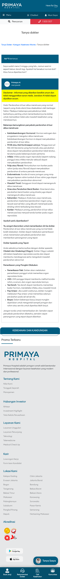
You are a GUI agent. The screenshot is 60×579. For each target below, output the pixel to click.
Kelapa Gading (10, 476)
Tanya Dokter (6, 45)
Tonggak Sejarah (11, 388)
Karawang (34, 497)
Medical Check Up (11, 445)
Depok (6, 514)
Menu (8, 15)
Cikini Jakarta (36, 476)
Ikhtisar (6, 407)
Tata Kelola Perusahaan (14, 415)
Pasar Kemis (35, 506)
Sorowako (34, 501)
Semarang (34, 510)
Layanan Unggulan (12, 428)
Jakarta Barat (36, 480)
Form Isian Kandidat (12, 463)
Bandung (34, 485)
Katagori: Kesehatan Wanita (24, 45)
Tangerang (8, 489)
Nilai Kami (7, 384)
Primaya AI (16, 83)
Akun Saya (52, 15)
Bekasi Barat (35, 489)
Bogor (6, 485)
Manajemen (8, 392)
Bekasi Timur (9, 493)
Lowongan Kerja (11, 459)
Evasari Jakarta (10, 480)
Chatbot (33, 15)
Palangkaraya (9, 501)
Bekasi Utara (35, 493)
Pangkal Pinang (10, 510)
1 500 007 (46, 21)
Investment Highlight (12, 411)
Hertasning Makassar (39, 514)
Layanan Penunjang (12, 432)
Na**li (6, 59)
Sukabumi (7, 506)
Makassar (7, 497)
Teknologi (7, 436)
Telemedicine (9, 441)
